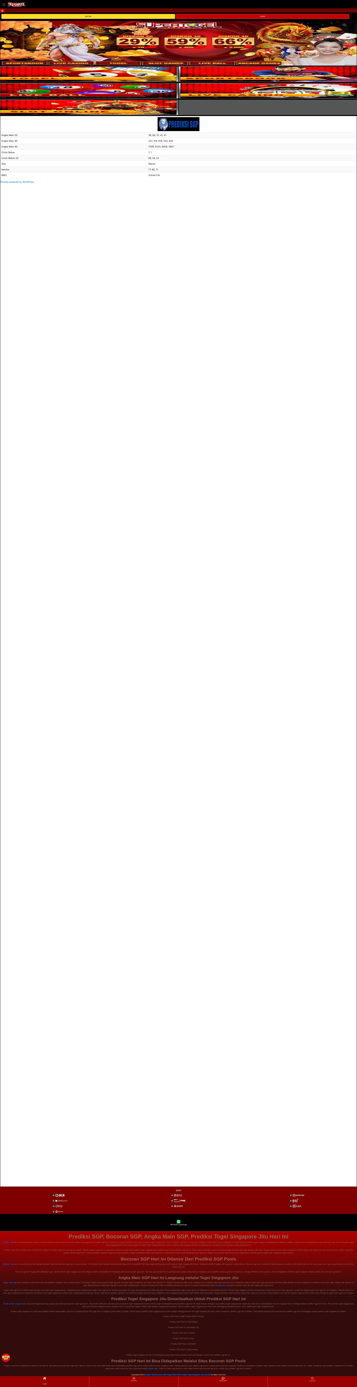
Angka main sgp (9, 1282)
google (151, 1368)
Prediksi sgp (8, 1242)
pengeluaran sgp (222, 1285)
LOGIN (262, 16)
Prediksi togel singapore (13, 1304)
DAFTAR (88, 16)
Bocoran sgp (8, 1264)
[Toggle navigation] (4, 4)
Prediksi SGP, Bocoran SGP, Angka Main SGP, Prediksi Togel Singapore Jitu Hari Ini (177, 1375)
